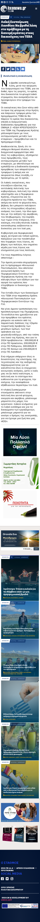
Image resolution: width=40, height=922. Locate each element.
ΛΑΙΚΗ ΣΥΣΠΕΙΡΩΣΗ (13, 41)
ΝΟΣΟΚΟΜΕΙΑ (27, 672)
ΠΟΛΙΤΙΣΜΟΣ (14, 597)
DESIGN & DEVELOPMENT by (15, 899)
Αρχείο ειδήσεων (25, 868)
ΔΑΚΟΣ (18, 757)
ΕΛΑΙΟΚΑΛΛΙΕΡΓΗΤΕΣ (25, 757)
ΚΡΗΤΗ (7, 757)
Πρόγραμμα (7, 871)
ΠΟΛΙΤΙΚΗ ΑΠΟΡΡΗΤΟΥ (12, 890)
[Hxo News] (13, 9)
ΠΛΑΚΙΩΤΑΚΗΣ (15, 672)
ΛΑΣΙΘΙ (21, 672)
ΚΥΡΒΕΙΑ (21, 597)
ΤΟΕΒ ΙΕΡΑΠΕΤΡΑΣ (30, 635)
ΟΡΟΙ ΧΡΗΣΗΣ (7, 888)
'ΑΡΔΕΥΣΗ (19, 673)
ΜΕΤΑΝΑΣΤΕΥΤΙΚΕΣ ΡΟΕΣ (9, 673)
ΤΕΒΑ (4, 41)
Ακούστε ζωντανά (29, 2)
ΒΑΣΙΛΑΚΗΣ (12, 719)
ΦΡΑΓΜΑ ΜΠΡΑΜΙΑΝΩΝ (18, 635)
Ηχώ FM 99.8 (7, 868)
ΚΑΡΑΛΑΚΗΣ (8, 635)
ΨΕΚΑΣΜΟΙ (12, 757)
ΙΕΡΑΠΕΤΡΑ (4, 17)
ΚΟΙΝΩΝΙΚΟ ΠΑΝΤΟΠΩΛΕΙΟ (18, 795)
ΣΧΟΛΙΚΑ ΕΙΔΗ (30, 795)
